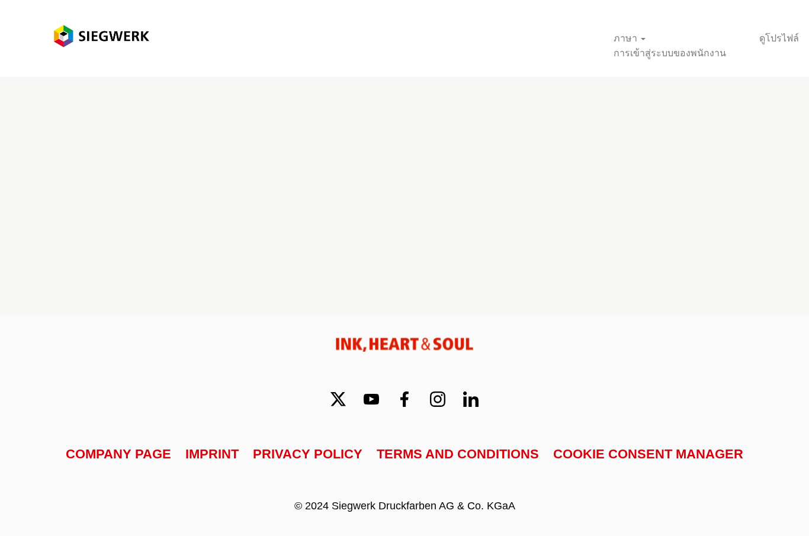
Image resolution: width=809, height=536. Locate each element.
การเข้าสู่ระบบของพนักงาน (670, 53)
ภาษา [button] (627, 38)
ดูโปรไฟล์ (779, 38)
